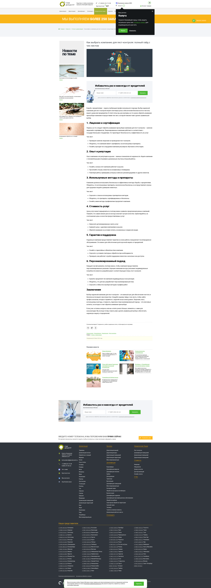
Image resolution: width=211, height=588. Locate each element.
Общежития (137, 467)
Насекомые (82, 476)
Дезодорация (110, 476)
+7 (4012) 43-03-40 (63, 561)
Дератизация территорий (114, 457)
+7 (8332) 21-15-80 (63, 568)
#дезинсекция (90, 333)
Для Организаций (139, 471)
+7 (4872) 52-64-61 (138, 532)
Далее (61, 79)
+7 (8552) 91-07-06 (86, 551)
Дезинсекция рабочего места (115, 512)
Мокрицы (81, 471)
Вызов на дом (110, 493)
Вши (80, 505)
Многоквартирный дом (85, 517)
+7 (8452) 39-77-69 (113, 554)
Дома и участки (138, 469)
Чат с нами (65, 469)
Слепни (81, 493)
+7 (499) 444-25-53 (138, 549)
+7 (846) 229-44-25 (113, 549)
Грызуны (109, 446)
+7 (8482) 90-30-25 (138, 527)
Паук (80, 512)
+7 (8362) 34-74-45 (63, 556)
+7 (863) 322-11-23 (113, 544)
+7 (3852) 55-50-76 (63, 530)
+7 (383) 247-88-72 (86, 568)
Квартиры (137, 464)
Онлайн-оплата (138, 474)
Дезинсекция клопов (84, 452)
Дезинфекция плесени (113, 471)
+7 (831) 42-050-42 (86, 558)
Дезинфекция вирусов (113, 469)
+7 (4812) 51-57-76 (113, 556)
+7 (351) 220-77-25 (138, 556)
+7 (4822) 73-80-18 (113, 570)
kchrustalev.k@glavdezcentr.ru (70, 460)
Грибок (108, 474)
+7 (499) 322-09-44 (63, 570)
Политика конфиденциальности (67, 576)
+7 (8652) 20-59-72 (113, 561)
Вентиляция (110, 481)
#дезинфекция (97, 333)
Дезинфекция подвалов (113, 495)
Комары (81, 467)
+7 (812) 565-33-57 (138, 563)
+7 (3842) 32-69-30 (63, 566)
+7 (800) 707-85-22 (63, 549)
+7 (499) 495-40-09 (86, 549)
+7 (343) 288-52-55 (63, 546)
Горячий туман (111, 505)
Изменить (132, 30)
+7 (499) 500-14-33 (113, 539)
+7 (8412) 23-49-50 (113, 532)
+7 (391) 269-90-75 (86, 534)
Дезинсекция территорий (86, 502)
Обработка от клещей (85, 455)
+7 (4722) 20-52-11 (63, 532)
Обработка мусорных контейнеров (116, 490)
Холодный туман (111, 488)
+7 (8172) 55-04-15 (63, 539)
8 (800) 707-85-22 (66, 465)
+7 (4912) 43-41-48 (113, 546)
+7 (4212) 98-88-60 (138, 544)
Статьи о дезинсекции (96, 335)
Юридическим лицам (141, 446)
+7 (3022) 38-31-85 (138, 554)
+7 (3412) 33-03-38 (63, 551)
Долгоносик (82, 481)
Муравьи (81, 457)
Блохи (80, 460)
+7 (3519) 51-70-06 (86, 546)
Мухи (80, 474)
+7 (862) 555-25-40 (113, 558)
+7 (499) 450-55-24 (138, 561)
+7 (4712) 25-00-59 (86, 539)
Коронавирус (110, 467)
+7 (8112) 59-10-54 (113, 542)
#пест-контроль (112, 333)
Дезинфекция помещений (114, 483)
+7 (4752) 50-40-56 (113, 568)
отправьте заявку (139, 22)
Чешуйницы (82, 514)
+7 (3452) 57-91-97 (138, 534)
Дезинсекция (83, 446)
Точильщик (82, 483)
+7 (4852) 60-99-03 (138, 558)
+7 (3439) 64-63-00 (113, 534)
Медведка (82, 498)
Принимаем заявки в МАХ (125, 3)
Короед (81, 479)
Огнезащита (110, 515)
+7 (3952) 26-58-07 (63, 554)
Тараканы (81, 450)
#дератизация (105, 333)
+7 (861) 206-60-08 (86, 566)
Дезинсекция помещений (86, 500)
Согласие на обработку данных (84, 576)
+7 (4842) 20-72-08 (104, 3)
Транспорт (109, 478)
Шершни (81, 495)
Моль (80, 469)
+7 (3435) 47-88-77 (86, 561)
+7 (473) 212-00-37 (63, 542)
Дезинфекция (111, 462)
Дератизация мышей (112, 450)
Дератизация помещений (114, 455)
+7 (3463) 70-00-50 (86, 554)
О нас (136, 477)
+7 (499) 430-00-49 (63, 527)
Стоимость (137, 460)
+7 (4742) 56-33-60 (86, 542)
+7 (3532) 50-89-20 (113, 527)
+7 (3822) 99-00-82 (138, 530)
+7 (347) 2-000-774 (138, 542)
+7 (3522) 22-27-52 (86, 537)
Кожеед (81, 486)
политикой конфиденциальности (138, 97)
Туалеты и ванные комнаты (114, 509)
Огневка (81, 464)
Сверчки (81, 491)
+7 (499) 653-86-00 (63, 544)
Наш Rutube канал (67, 481)
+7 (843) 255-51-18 (63, 558)
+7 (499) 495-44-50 (86, 544)
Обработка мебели (112, 500)
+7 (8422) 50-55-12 (138, 539)
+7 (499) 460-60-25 (86, 532)
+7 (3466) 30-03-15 (86, 556)
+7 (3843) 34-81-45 (86, 563)
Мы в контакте (66, 478)
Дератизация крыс (112, 452)
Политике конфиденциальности (92, 583)
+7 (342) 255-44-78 (113, 537)
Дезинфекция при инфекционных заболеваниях (120, 498)
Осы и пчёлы (82, 462)
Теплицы (109, 507)
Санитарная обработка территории (116, 502)
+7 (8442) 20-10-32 (63, 537)
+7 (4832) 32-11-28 (63, 534)
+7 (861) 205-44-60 (86, 530)
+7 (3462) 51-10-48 (113, 563)
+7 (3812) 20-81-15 (86, 570)
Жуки (80, 507)
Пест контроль (138, 450)
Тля (80, 488)
